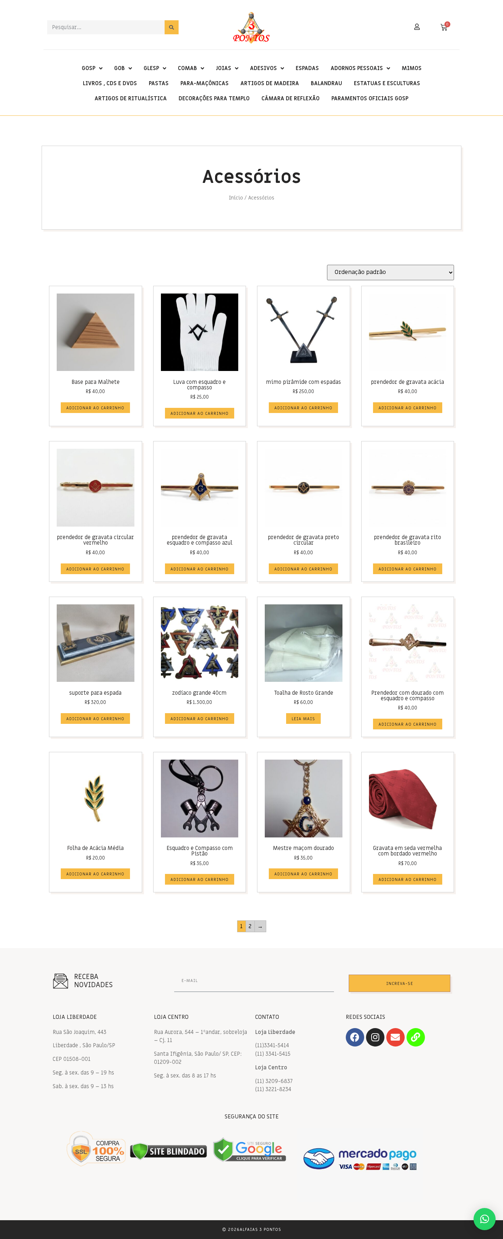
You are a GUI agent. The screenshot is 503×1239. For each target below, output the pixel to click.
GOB (119, 68)
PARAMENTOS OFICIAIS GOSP (369, 98)
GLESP (151, 68)
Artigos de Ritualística (131, 98)
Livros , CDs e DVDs (110, 83)
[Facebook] (355, 1037)
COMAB (187, 68)
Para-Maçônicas (204, 83)
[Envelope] (395, 1037)
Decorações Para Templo (214, 98)
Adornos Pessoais (357, 68)
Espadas (307, 68)
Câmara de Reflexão (290, 98)
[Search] (172, 27)
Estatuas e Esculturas (387, 83)
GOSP (88, 68)
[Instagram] (375, 1037)
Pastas (159, 83)
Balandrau (326, 83)
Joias (223, 68)
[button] (485, 1219)
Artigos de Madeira (269, 83)
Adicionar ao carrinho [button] (95, 408)
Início (236, 198)
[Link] (416, 1037)
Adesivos (263, 68)
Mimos (412, 68)
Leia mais (303, 719)
